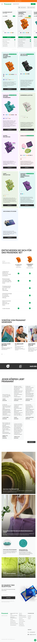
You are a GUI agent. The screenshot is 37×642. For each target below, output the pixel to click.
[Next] (34, 1)
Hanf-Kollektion (6, 174)
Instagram (29, 615)
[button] (2, 4)
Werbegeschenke (13, 622)
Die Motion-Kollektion (24, 55)
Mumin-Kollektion (6, 136)
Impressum (21, 618)
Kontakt (11, 619)
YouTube (29, 618)
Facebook (29, 617)
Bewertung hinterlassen (14, 623)
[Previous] (2, 1)
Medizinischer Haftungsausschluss (13, 617)
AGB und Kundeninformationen (22, 615)
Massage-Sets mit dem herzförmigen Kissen (24, 175)
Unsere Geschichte (22, 621)
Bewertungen (21, 622)
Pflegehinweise (21, 624)
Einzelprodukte (25, 135)
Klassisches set (7, 13)
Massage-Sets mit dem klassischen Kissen (7, 56)
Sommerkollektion (25, 95)
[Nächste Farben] (14, 32)
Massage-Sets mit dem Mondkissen (7, 96)
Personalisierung (21, 625)
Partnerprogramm (13, 625)
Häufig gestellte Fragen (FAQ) (14, 614)
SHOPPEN (9, 89)
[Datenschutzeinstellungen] (35, 640)
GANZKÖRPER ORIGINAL (22, 13)
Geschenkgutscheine (8, 211)
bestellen (9, 37)
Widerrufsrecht (21, 619)
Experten (20, 613)
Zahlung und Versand (13, 615)
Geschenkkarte (12, 620)
